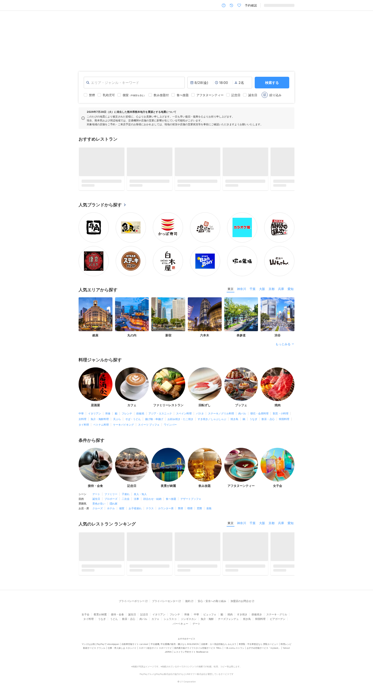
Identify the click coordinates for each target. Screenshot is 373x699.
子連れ (126, 495)
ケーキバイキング (123, 426)
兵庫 (281, 290)
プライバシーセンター (165, 603)
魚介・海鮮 (207, 622)
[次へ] (365, 37)
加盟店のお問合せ (241, 603)
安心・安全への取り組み (212, 603)
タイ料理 (84, 426)
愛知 (291, 290)
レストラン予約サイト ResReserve (191, 655)
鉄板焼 (140, 415)
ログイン (288, 5)
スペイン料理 (184, 415)
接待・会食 (117, 617)
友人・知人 (140, 495)
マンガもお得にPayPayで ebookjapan (100, 647)
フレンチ (127, 415)
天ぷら (117, 420)
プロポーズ (110, 500)
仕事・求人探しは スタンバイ (122, 651)
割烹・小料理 (280, 415)
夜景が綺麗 (100, 617)
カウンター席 (166, 509)
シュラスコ (170, 622)
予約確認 (251, 5)
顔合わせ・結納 (152, 500)
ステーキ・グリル (276, 617)
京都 (272, 290)
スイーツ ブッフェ (149, 426)
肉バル (242, 415)
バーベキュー (180, 626)
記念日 (144, 617)
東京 (231, 290)
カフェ (155, 622)
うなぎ (253, 420)
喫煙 (190, 509)
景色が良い (98, 504)
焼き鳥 (234, 420)
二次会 (126, 500)
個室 (121, 509)
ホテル (111, 509)
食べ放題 (171, 500)
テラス (150, 509)
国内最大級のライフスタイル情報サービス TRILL (198, 651)
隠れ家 (113, 504)
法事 (136, 500)
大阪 (262, 290)
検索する (272, 82)
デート (96, 495)
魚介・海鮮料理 (100, 420)
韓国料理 (284, 420)
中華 (81, 415)
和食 (108, 415)
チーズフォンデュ (228, 622)
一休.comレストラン (234, 651)
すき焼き (242, 617)
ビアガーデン (277, 622)
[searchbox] (134, 82)
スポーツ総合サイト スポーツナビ (155, 651)
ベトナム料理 (101, 426)
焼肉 (230, 617)
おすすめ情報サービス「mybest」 (263, 651)
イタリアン (94, 415)
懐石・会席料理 (259, 415)
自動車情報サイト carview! (135, 647)
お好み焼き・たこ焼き (180, 420)
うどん (114, 622)
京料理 (82, 420)
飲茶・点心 (268, 420)
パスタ (200, 415)
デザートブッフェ (190, 500)
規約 (187, 603)
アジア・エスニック (160, 415)
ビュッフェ (209, 617)
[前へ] (8, 37)
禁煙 (180, 509)
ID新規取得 (271, 5)
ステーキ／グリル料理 (221, 415)
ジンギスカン (188, 622)
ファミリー (110, 495)
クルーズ (97, 509)
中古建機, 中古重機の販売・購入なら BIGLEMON (175, 647)
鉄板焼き (257, 617)
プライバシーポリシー (132, 603)
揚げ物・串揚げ (154, 420)
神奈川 (241, 290)
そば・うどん (133, 420)
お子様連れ (135, 509)
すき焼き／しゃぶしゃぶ (212, 420)
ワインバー (170, 426)
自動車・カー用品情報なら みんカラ (218, 647)
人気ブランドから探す (100, 206)
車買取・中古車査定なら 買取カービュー (258, 647)
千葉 (253, 290)
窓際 (199, 509)
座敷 (209, 509)
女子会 (85, 617)
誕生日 (96, 500)
